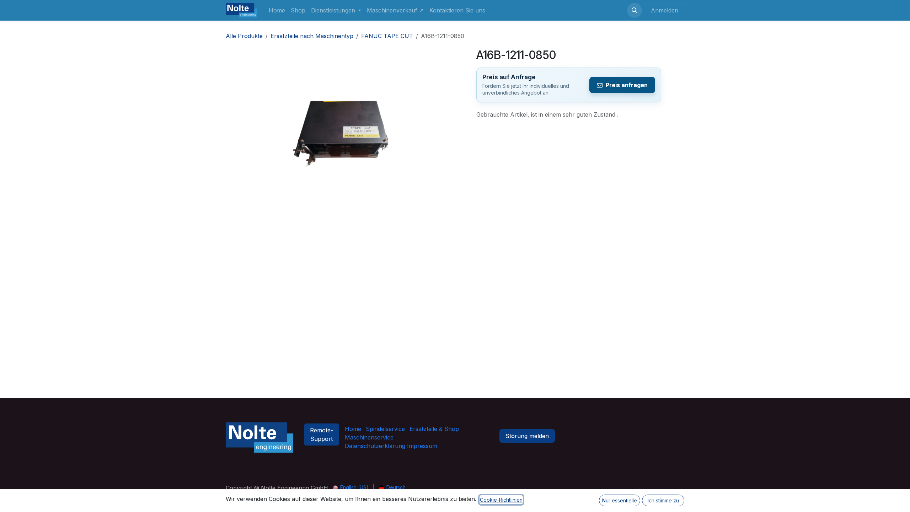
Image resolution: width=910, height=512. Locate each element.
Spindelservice (385, 428)
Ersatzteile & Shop (434, 428)
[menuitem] (277, 10)
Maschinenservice (369, 437)
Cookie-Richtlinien (501, 500)
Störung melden (527, 435)
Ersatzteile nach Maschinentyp (312, 35)
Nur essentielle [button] (619, 500)
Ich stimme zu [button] (663, 500)
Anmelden (664, 10)
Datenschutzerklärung (375, 445)
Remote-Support (321, 434)
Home (353, 428)
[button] (634, 10)
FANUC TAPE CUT (387, 35)
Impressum (421, 445)
